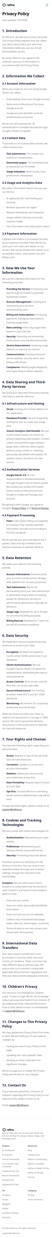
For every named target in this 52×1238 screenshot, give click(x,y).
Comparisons (34, 1154)
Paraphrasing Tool (10, 1171)
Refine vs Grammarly (37, 1159)
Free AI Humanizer (11, 1159)
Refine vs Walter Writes (38, 1168)
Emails (5, 1208)
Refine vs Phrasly (35, 1172)
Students (6, 1195)
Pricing (31, 1177)
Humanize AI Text (10, 1184)
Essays (5, 1199)
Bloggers (6, 1204)
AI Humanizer (8, 1150)
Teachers (6, 1217)
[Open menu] (47, 5)
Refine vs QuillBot (36, 1163)
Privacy (31, 1195)
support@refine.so (12, 809)
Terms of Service (40, 508)
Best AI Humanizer (11, 1175)
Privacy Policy (19, 508)
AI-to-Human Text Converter (10, 1165)
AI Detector (7, 1154)
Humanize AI (8, 1180)
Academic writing (10, 1213)
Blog (30, 1150)
